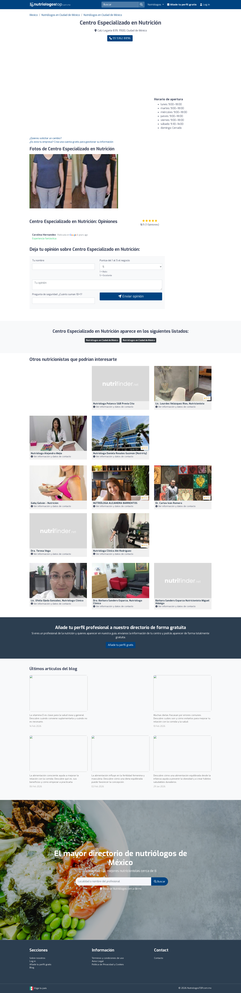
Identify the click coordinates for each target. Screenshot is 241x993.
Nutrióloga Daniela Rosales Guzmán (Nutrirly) (120, 453)
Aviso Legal (98, 961)
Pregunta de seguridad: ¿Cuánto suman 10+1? (57, 294)
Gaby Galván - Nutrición (44, 503)
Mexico (34, 15)
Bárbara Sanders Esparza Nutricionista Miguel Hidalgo (182, 602)
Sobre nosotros (37, 958)
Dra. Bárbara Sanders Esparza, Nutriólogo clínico (117, 602)
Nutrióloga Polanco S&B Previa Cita (113, 403)
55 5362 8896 (121, 38)
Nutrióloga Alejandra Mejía (46, 453)
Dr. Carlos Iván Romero (168, 503)
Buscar (161, 881)
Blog (32, 967)
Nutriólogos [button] (155, 4)
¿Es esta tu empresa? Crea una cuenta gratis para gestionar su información (71, 141)
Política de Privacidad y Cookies (108, 964)
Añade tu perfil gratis (183, 4)
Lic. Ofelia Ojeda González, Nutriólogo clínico (57, 600)
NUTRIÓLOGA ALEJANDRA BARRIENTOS (115, 503)
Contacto (158, 958)
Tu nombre (38, 260)
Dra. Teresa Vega (40, 550)
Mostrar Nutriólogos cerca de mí (121, 888)
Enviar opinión (132, 296)
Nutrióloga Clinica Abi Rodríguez (112, 550)
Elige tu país (40, 988)
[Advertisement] (167, 69)
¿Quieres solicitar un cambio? (46, 138)
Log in (206, 4)
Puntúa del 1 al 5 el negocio (115, 260)
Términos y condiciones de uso (108, 958)
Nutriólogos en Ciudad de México (60, 15)
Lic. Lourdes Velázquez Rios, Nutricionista (179, 403)
